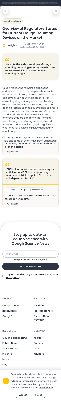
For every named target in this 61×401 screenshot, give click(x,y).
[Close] (56, 11)
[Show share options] (5, 11)
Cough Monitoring (12, 21)
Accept (23, 394)
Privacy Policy (46, 387)
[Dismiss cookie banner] (57, 373)
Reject (38, 394)
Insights (12, 45)
